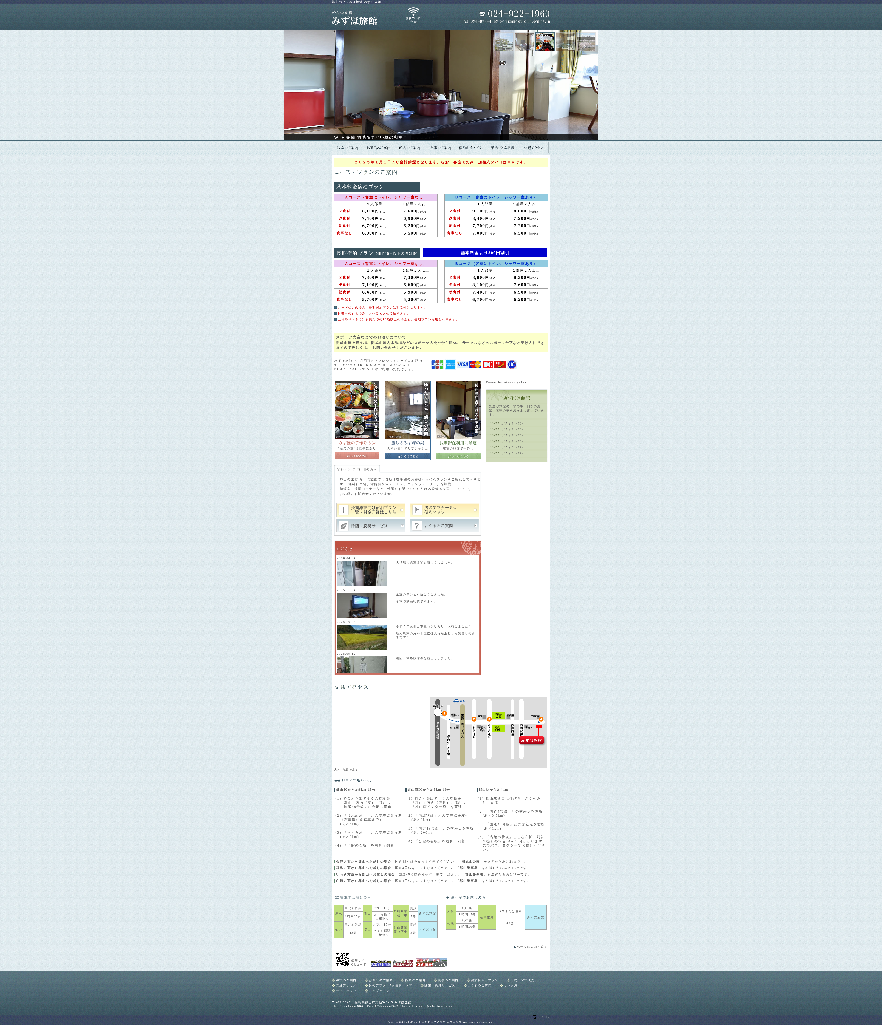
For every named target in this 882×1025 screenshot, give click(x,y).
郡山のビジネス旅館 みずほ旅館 (440, 1021)
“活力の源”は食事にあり (357, 448)
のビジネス (356, 2)
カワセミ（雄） (513, 423)
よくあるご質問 (480, 985)
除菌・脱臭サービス (439, 985)
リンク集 (511, 985)
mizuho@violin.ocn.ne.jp (436, 1006)
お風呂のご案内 (381, 980)
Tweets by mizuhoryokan (506, 382)
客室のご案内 (346, 980)
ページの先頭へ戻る (532, 947)
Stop (443, 145)
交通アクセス (346, 985)
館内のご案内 (415, 980)
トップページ (379, 991)
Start (439, 145)
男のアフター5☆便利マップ (390, 985)
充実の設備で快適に (458, 448)
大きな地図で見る (346, 769)
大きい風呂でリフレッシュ (407, 448)
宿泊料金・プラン (484, 980)
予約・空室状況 (523, 980)
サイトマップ (346, 991)
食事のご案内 (448, 980)
